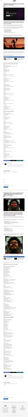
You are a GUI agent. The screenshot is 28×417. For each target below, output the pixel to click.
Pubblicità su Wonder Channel (22, 408)
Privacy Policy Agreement (6, 396)
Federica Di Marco (6, 6)
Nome (4, 391)
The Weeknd (6, 370)
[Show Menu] (1, 1)
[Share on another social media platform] (23, 160)
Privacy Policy (12, 185)
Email (4, 182)
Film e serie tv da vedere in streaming (13, 410)
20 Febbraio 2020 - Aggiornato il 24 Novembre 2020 (13, 196)
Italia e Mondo (6, 2)
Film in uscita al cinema (14, 411)
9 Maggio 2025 (19, 260)
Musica (5, 191)
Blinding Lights (8, 216)
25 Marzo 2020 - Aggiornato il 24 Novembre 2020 (13, 6)
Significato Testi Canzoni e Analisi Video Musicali (10, 191)
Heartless (6, 216)
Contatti (22, 407)
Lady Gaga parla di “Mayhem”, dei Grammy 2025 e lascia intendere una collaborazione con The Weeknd (9, 59)
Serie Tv (14, 409)
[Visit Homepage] (14, 0)
